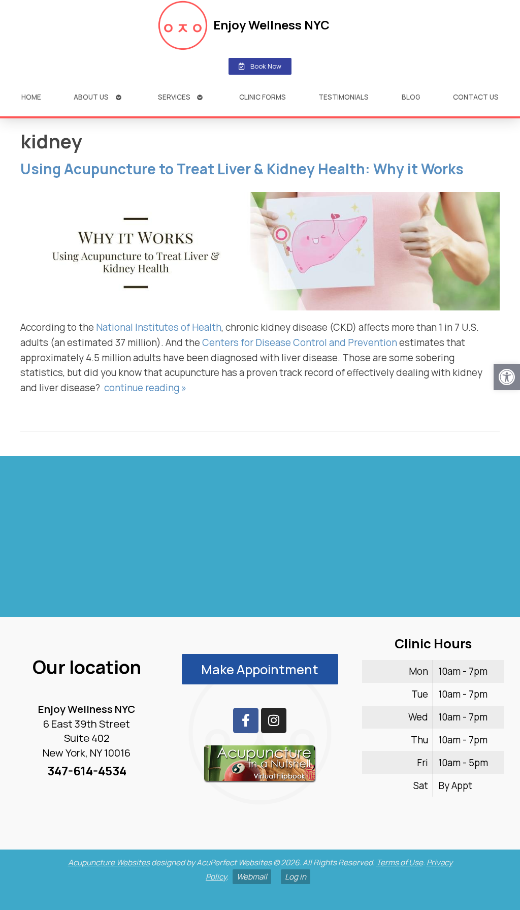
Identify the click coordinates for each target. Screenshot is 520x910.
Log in (295, 876)
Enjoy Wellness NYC (271, 25)
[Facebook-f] (245, 720)
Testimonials (343, 97)
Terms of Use (399, 862)
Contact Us (476, 97)
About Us (91, 97)
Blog (411, 97)
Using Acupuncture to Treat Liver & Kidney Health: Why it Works (242, 168)
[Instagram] (273, 720)
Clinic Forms (262, 97)
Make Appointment (259, 669)
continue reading (145, 387)
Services (174, 97)
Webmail (252, 876)
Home (31, 97)
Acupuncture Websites (109, 862)
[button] (507, 377)
